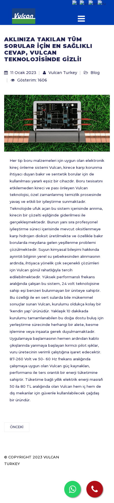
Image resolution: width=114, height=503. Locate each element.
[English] (93, 3)
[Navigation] (92, 19)
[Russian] (102, 3)
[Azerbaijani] (84, 3)
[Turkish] (76, 3)
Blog (95, 72)
